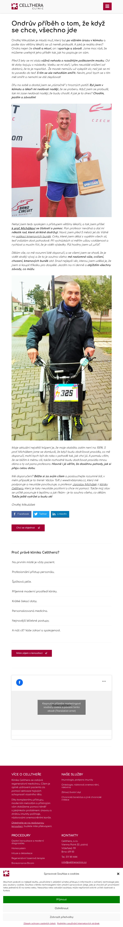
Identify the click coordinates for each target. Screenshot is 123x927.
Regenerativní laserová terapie (28, 858)
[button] (118, 873)
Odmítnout (61, 908)
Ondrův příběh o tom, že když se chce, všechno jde (58, 27)
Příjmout (61, 899)
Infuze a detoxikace (22, 853)
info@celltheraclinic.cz (74, 862)
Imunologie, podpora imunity (77, 780)
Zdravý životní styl (71, 792)
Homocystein (19, 848)
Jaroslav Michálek (85, 484)
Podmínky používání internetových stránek (78, 923)
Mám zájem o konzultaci (29, 653)
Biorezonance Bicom (23, 863)
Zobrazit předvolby (61, 917)
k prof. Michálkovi (23, 228)
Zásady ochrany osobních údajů (40, 923)
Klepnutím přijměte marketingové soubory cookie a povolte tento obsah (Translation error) (61, 707)
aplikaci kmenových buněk (33, 236)
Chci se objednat (25, 528)
